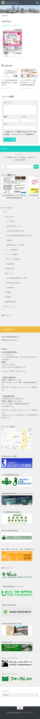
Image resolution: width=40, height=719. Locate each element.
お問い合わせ (9, 217)
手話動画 (8, 292)
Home (5, 212)
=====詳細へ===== (8, 406)
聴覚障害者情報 (10, 302)
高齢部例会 (10, 264)
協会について (9, 273)
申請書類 (8, 297)
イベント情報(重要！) (12, 250)
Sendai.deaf (7, 25)
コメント (7, 103)
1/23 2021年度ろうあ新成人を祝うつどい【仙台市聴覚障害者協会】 (28, 82)
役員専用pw (10, 288)
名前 (6, 117)
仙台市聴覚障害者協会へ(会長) (16, 278)
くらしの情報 (9, 221)
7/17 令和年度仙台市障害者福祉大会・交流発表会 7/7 (9, 82)
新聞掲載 (9, 240)
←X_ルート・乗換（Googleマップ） (14, 371)
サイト (6, 124)
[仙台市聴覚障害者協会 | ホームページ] (12, 2)
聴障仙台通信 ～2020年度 (15, 245)
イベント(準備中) (12, 254)
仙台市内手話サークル (14, 226)
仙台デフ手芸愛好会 (13, 259)
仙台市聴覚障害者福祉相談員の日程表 (19, 236)
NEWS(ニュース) (8, 306)
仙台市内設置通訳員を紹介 (15, 231)
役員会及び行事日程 (13, 283)
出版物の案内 (9, 269)
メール (24, 117)
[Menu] (37, 2)
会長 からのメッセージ (9, 340)
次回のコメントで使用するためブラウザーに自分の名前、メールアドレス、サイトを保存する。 (20, 133)
